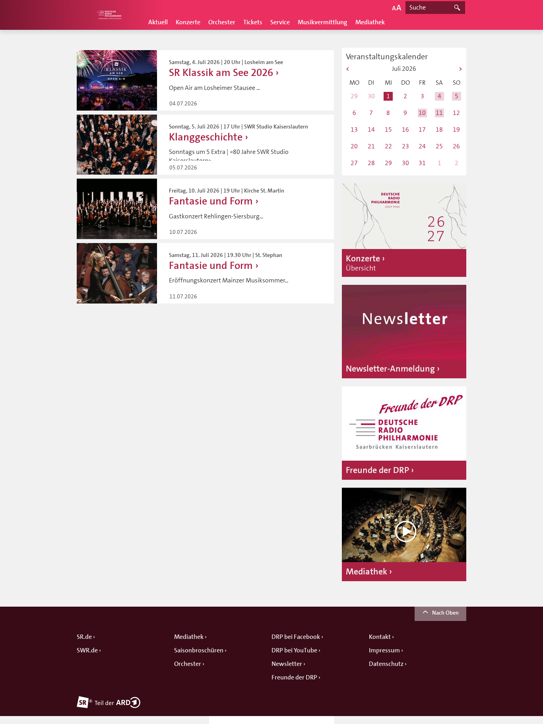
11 (439, 113)
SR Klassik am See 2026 (221, 72)
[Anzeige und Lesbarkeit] (396, 7)
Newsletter (287, 664)
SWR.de (87, 650)
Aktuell (158, 22)
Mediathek (370, 22)
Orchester (221, 22)
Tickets (252, 22)
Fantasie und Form (211, 201)
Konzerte (188, 22)
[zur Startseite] (108, 15)
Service (280, 22)
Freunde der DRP (294, 677)
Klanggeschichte (205, 137)
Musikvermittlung (322, 22)
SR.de (84, 637)
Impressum (384, 650)
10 (422, 113)
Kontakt (380, 637)
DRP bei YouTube (294, 650)
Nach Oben (445, 612)
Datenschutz (386, 664)
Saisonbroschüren (198, 650)
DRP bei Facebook (296, 637)
